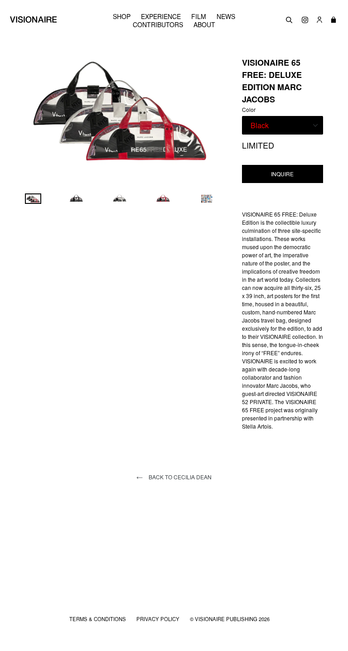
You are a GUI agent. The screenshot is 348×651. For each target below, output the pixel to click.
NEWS (226, 16)
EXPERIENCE (161, 16)
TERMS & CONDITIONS (98, 618)
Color (249, 109)
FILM (198, 16)
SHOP (121, 16)
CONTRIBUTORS (158, 24)
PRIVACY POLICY (158, 618)
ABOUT (204, 24)
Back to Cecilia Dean (179, 477)
